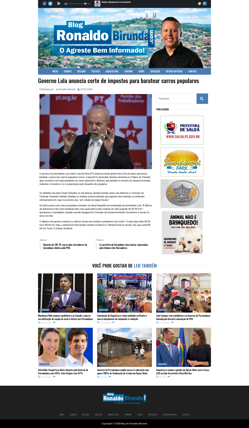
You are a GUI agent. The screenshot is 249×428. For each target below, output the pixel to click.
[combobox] (175, 98)
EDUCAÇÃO (155, 71)
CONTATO (192, 71)
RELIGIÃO (81, 71)
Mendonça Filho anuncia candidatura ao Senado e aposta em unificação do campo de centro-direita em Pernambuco (65, 317)
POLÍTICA (96, 71)
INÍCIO (55, 71)
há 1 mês (103, 377)
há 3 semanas (45, 323)
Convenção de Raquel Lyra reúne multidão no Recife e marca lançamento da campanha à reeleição (122, 317)
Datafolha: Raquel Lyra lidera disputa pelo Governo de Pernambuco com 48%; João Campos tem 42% (63, 371)
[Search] (202, 98)
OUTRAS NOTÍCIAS (174, 71)
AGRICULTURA (112, 71)
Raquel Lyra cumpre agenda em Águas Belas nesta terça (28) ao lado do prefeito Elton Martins (182, 371)
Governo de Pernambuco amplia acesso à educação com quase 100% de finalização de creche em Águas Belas (123, 371)
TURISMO (128, 71)
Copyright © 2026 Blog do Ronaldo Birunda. (124, 423)
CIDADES (68, 71)
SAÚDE (141, 71)
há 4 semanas (164, 323)
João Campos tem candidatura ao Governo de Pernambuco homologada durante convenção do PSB (183, 317)
